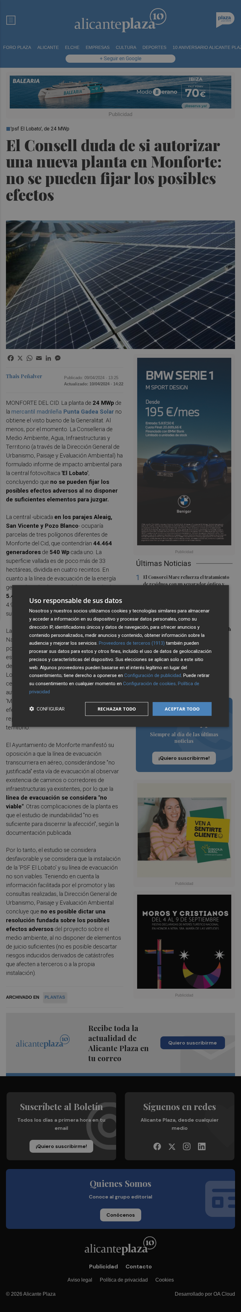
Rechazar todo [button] (117, 709)
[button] (47, 708)
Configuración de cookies (149, 683)
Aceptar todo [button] (182, 709)
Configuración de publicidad (152, 675)
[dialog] (120, 656)
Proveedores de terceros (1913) (132, 643)
